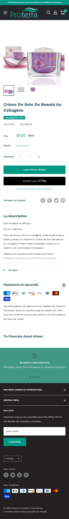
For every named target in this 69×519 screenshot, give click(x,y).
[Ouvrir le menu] (5, 12)
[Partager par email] (63, 200)
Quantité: (9, 156)
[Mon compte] (55, 12)
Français (9, 458)
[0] (62, 12)
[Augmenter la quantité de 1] (39, 156)
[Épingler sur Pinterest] (49, 200)
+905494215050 (41, 367)
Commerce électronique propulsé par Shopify (25, 512)
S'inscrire (15, 442)
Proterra (9, 124)
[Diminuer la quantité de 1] (20, 156)
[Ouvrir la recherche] (48, 12)
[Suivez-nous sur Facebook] (6, 475)
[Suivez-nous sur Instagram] (19, 475)
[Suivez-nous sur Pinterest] (26, 475)
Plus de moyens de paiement (34, 188)
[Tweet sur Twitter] (56, 200)
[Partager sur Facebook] (42, 200)
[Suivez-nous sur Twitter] (12, 475)
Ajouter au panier (34, 170)
